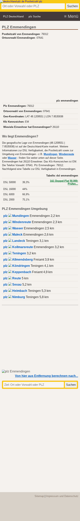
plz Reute (12, 278)
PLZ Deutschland (13, 16)
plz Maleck (13, 234)
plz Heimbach (15, 290)
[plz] (21, 1)
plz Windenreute (17, 222)
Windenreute (66, 154)
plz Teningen (14, 253)
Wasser (12, 158)
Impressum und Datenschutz (62, 496)
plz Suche (35, 16)
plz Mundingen (16, 215)
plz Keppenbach (17, 272)
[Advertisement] (40, 68)
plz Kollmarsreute (18, 247)
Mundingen (50, 154)
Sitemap (39, 496)
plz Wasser (13, 228)
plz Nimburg (14, 297)
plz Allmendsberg (18, 259)
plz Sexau (12, 284)
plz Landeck (14, 240)
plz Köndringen (16, 265)
